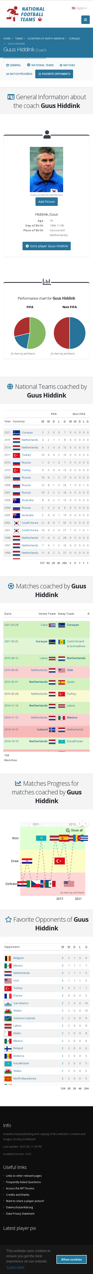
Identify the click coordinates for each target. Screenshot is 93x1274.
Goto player (48, 246)
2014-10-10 (11, 741)
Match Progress (20, 74)
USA (16, 980)
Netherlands (30, 440)
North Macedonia (24, 1078)
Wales (17, 1010)
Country (19, 421)
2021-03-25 (11, 641)
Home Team (47, 614)
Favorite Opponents (55, 74)
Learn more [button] (15, 1267)
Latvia (17, 1025)
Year (7, 421)
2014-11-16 (11, 705)
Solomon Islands (24, 1018)
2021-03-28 (11, 625)
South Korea (30, 523)
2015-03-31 (11, 682)
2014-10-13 (11, 729)
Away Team (66, 614)
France (17, 995)
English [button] (80, 8)
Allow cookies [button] (71, 1259)
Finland (18, 1048)
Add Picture (46, 202)
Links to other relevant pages (24, 1175)
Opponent (12, 947)
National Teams (42, 65)
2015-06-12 (11, 658)
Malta (17, 1033)
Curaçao (27, 432)
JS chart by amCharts (23, 353)
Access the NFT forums (20, 1188)
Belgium (18, 958)
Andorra (18, 1056)
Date (7, 614)
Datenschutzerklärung (19, 1207)
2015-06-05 (11, 670)
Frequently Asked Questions (23, 1182)
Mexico (18, 965)
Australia (28, 500)
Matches (69, 65)
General (15, 65)
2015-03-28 (11, 694)
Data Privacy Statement (20, 1213)
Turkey (26, 455)
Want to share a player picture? (25, 1201)
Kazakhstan (21, 1063)
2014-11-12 (11, 717)
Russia (26, 462)
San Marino (21, 1003)
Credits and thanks (17, 1194)
